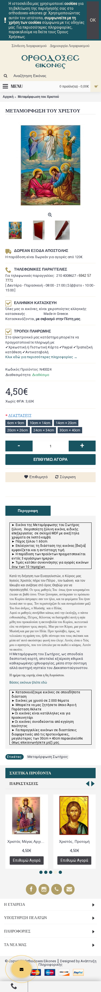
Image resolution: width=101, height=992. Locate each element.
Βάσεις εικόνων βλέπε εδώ (28, 682)
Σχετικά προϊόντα (30, 773)
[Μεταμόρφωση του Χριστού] (50, 165)
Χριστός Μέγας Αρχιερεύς (27, 841)
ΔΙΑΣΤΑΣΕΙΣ (20, 415)
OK (93, 20)
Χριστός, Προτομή (74, 841)
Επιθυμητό (38, 477)
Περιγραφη (28, 510)
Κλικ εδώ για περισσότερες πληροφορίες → (41, 357)
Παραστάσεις (23, 783)
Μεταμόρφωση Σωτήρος (47, 757)
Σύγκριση (68, 477)
